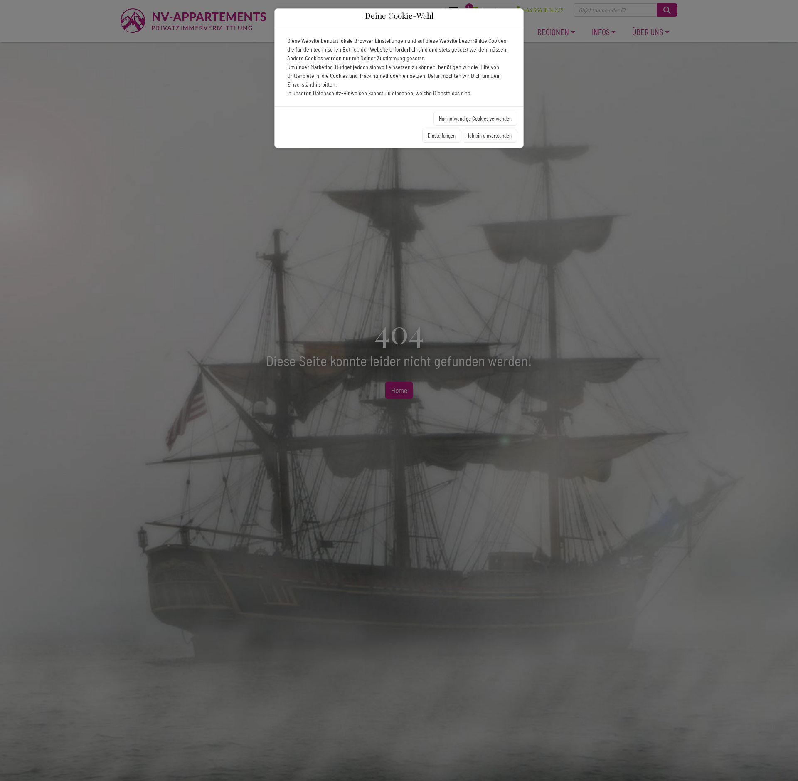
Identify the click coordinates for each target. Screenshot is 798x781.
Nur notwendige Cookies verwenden (475, 118)
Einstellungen (442, 135)
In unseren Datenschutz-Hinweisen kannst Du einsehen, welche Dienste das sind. (379, 92)
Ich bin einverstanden (490, 135)
